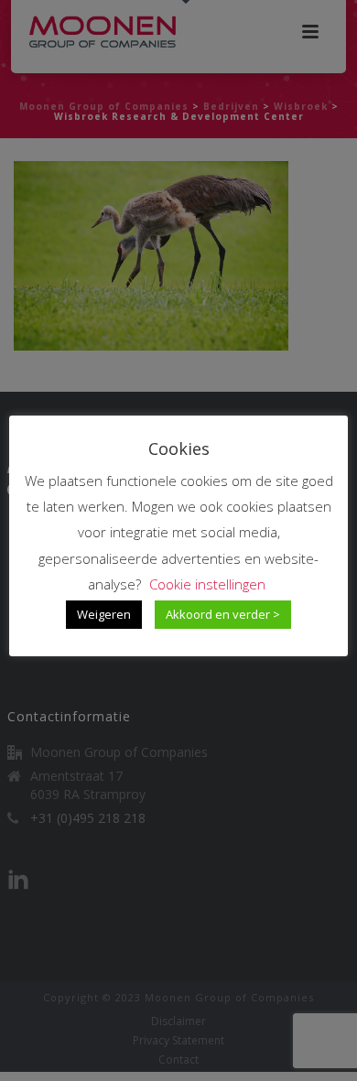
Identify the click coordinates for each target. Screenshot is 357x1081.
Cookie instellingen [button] (207, 584)
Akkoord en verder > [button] (223, 614)
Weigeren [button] (104, 614)
